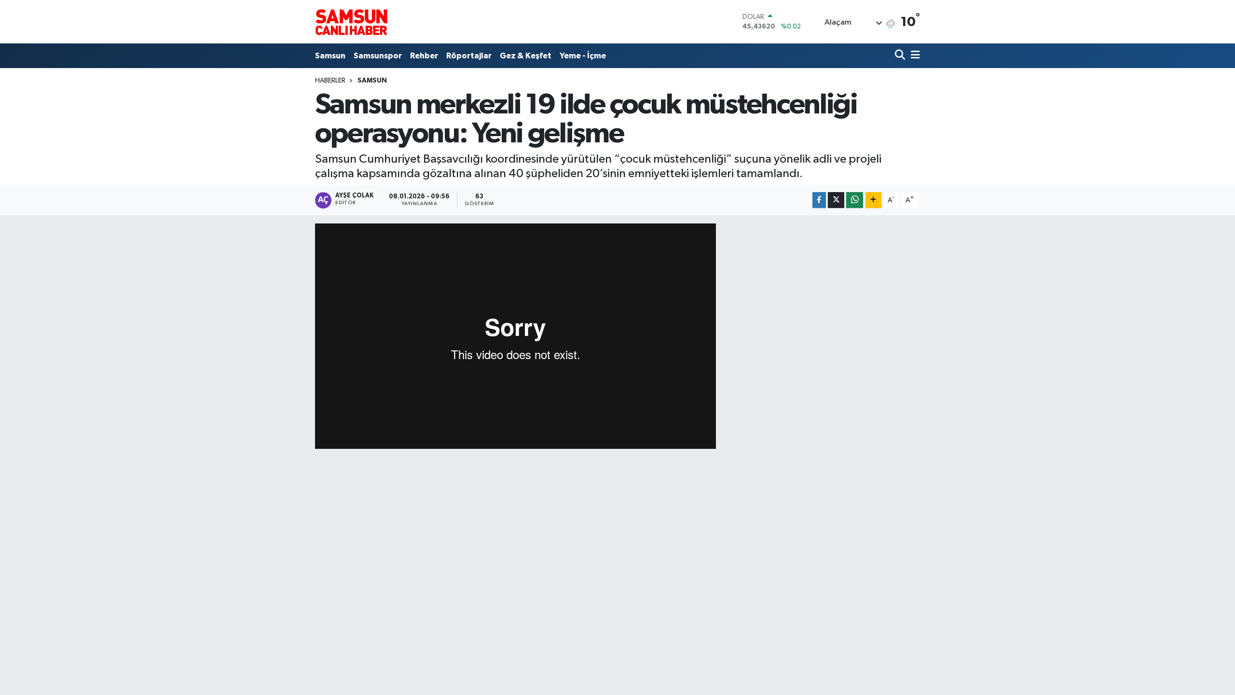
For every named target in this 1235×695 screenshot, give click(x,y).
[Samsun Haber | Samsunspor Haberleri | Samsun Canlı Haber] (351, 22)
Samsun (330, 56)
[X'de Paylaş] (836, 200)
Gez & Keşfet (525, 56)
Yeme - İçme (583, 56)
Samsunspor (378, 56)
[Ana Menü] (913, 55)
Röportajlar (469, 56)
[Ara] (901, 55)
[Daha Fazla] (873, 200)
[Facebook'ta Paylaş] (819, 200)
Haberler (330, 80)
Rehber (424, 56)
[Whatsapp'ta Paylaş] (854, 200)
